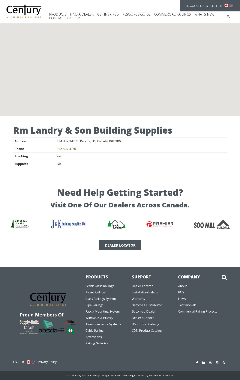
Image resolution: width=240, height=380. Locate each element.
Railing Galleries (97, 343)
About (182, 286)
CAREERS (74, 18)
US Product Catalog (145, 324)
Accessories (94, 337)
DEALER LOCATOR (120, 245)
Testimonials (187, 305)
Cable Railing (95, 330)
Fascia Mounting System (103, 311)
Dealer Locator (142, 286)
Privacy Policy (47, 362)
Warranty (138, 299)
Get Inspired (108, 14)
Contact (56, 18)
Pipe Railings (95, 305)
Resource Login (197, 5)
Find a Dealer (82, 14)
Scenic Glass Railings (100, 286)
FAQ (181, 292)
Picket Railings (96, 292)
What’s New (204, 14)
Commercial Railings (172, 14)
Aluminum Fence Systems (103, 324)
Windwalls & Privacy (99, 318)
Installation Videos (145, 292)
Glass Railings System (101, 299)
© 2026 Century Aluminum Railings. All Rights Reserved (93, 375)
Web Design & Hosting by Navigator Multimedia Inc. (148, 375)
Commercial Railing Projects (197, 311)
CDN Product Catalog (147, 330)
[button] (228, 16)
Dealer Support (143, 318)
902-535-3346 (66, 149)
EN (212, 5)
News (182, 299)
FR (220, 5)
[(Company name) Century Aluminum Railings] (24, 11)
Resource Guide (136, 14)
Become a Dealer (144, 311)
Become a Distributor (147, 305)
